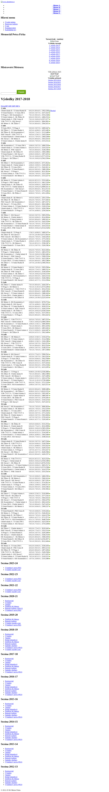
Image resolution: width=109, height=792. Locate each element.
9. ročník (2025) (54, 63)
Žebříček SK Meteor (12, 606)
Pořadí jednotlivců (11, 640)
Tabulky (8, 604)
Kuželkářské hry (10, 30)
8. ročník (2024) (54, 60)
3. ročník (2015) (54, 50)
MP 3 (14, 106)
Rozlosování (9, 601)
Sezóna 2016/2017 (54, 87)
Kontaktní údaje (10, 28)
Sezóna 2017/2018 (54, 89)
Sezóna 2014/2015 (54, 82)
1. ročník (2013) (54, 45)
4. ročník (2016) (54, 52)
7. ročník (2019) (54, 58)
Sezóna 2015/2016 (54, 84)
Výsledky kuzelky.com (13, 570)
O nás (7, 26)
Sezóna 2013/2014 (54, 80)
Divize (3, 106)
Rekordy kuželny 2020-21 (14, 608)
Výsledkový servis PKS (13, 568)
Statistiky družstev (11, 646)
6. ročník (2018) (54, 56)
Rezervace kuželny (11, 24)
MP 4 (18, 106)
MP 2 (11, 106)
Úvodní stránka (10, 22)
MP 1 (7, 106)
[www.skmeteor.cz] (8, 2)
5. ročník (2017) (54, 54)
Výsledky (8, 603)
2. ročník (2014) (54, 48)
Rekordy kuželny (11, 621)
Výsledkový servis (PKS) (13, 648)
